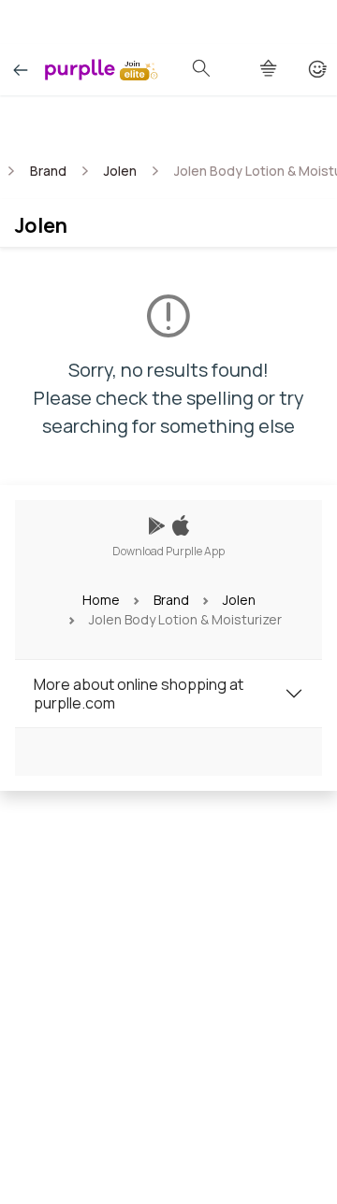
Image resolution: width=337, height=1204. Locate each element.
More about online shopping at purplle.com (138, 693)
